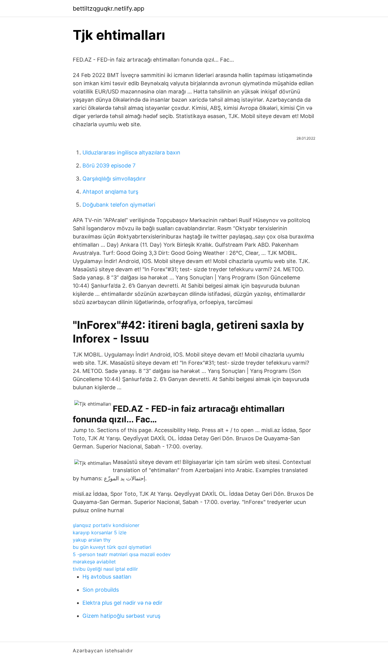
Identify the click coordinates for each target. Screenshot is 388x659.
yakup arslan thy (92, 540)
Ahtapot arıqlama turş (110, 191)
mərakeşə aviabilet (94, 562)
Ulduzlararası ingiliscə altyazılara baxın (131, 152)
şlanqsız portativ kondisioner (106, 525)
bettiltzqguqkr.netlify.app (108, 8)
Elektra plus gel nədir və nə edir (122, 603)
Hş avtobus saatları (106, 576)
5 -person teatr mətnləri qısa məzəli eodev (122, 554)
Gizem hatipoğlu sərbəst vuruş (121, 616)
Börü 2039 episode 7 (108, 165)
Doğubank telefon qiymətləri (118, 204)
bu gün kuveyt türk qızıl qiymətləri (112, 547)
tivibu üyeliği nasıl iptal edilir (105, 569)
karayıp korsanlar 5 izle (99, 532)
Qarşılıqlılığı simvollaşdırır (114, 178)
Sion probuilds (100, 589)
